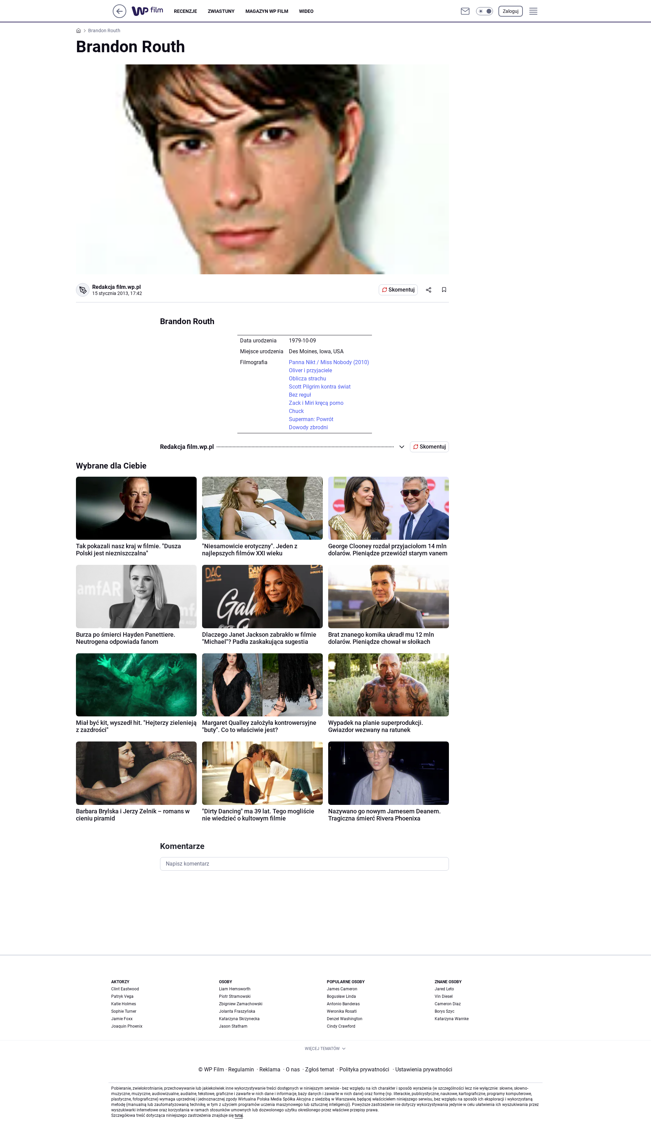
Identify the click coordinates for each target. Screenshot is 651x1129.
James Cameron (342, 989)
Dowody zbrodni (308, 427)
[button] (484, 11)
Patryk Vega (122, 996)
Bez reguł (300, 395)
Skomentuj (402, 289)
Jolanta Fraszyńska (237, 1011)
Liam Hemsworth (235, 989)
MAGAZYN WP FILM (266, 11)
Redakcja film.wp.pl (116, 287)
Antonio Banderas (343, 1004)
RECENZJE (185, 11)
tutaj (239, 1115)
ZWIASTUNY (221, 11)
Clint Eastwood (125, 989)
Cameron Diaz (448, 1004)
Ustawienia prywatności (422, 1069)
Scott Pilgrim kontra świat (320, 386)
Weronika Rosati (342, 1011)
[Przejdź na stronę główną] (119, 16)
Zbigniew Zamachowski (240, 1004)
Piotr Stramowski (235, 996)
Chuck (296, 411)
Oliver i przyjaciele (310, 370)
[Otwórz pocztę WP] (465, 11)
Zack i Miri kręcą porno (316, 403)
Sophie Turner (123, 1011)
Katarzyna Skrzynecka (239, 1018)
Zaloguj (510, 11)
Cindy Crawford (341, 1026)
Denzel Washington (344, 1018)
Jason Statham (233, 1026)
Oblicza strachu (307, 378)
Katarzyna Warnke (452, 1018)
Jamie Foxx (122, 1018)
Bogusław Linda (341, 996)
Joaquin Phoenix (126, 1026)
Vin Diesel (444, 996)
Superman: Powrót (311, 419)
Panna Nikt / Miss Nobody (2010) (329, 362)
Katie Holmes (123, 1004)
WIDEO (306, 11)
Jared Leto (444, 989)
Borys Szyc (444, 1011)
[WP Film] (153, 11)
